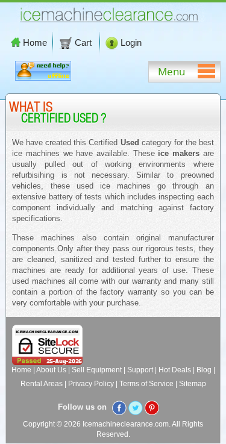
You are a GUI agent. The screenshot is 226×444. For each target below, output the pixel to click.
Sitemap (192, 384)
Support (140, 370)
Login (131, 42)
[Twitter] (135, 407)
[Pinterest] (152, 407)
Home (35, 42)
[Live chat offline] (43, 78)
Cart (84, 42)
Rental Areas (41, 384)
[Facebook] (119, 407)
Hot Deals (175, 370)
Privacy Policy (91, 384)
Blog (204, 370)
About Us (51, 370)
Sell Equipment (97, 370)
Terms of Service (146, 384)
